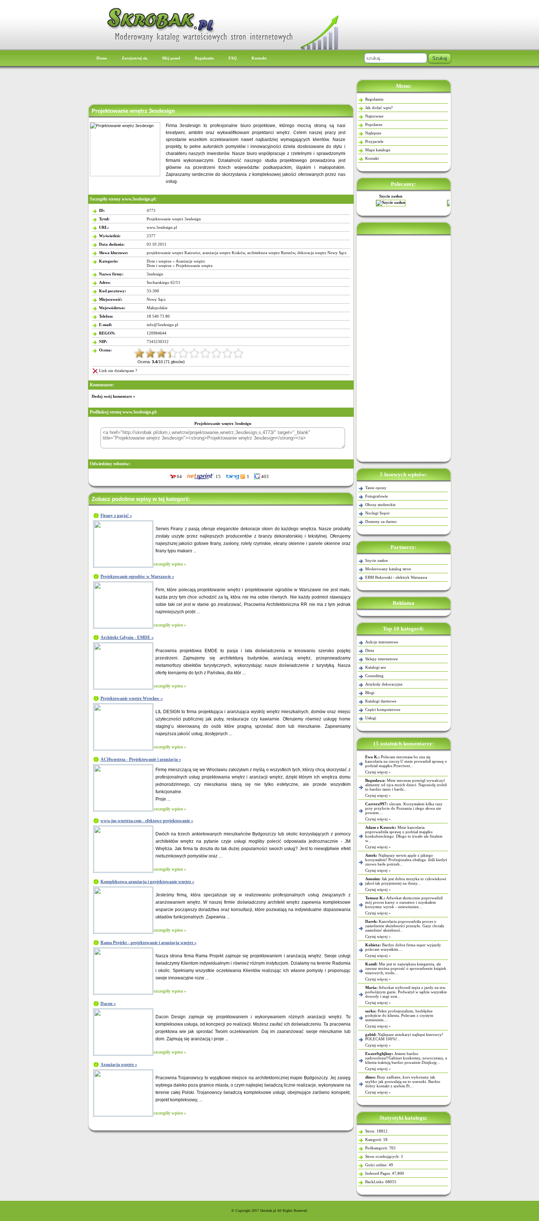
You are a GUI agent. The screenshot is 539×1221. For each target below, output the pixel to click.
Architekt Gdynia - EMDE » (127, 637)
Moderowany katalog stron (388, 569)
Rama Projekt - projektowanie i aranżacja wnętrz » (148, 942)
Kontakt (259, 58)
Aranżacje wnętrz (190, 261)
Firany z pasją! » (116, 515)
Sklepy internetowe (381, 659)
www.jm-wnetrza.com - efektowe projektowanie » (146, 820)
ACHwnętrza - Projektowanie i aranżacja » (140, 759)
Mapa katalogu (377, 150)
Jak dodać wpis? (379, 107)
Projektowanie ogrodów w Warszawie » (137, 576)
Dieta (369, 650)
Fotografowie (376, 496)
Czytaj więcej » (378, 772)
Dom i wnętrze (159, 261)
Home (101, 58)
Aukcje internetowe (381, 642)
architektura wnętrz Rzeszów (271, 252)
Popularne (373, 124)
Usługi (370, 718)
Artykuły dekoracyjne (384, 684)
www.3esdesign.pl (162, 227)
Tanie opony (375, 487)
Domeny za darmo (381, 521)
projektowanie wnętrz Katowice (173, 252)
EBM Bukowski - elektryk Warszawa (403, 196)
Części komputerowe (382, 709)
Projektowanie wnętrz (194, 265)
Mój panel (171, 58)
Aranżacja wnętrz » (118, 1064)
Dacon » (108, 1003)
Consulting (374, 675)
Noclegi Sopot (377, 513)
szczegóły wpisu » (170, 564)
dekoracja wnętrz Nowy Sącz (321, 252)
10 (238, 353)
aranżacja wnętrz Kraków (223, 252)
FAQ (232, 58)
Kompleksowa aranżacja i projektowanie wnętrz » (147, 881)
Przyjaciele (374, 141)
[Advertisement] (403, 346)
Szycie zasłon (376, 560)
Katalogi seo (375, 667)
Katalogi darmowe (380, 701)
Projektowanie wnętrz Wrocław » (131, 698)
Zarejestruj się (134, 58)
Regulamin (204, 58)
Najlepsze (373, 133)
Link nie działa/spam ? (118, 370)
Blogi (369, 692)
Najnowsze (374, 116)
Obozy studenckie (380, 504)
